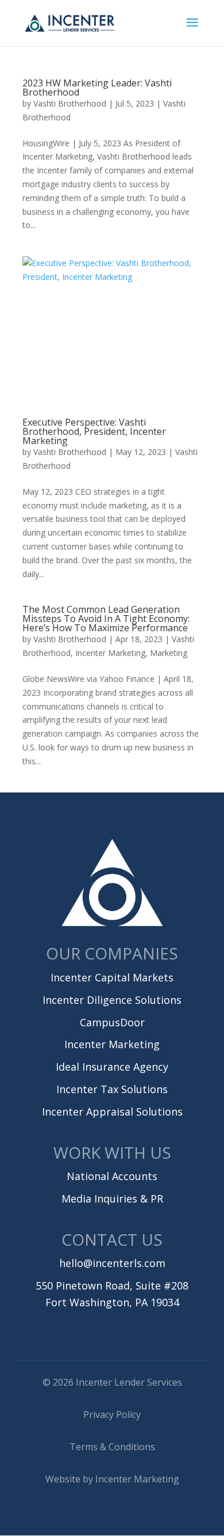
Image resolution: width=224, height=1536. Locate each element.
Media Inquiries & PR (112, 1198)
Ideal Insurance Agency (112, 1067)
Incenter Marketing (110, 652)
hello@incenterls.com (112, 1263)
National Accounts (112, 1176)
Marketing (168, 652)
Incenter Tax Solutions (112, 1089)
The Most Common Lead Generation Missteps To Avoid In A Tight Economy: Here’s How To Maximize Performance (106, 618)
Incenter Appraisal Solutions (112, 1111)
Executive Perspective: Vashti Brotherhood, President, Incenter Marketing (94, 431)
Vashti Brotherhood (69, 103)
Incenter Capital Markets (112, 977)
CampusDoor (112, 1022)
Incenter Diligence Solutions (112, 1000)
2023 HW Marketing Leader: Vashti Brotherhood (97, 87)
